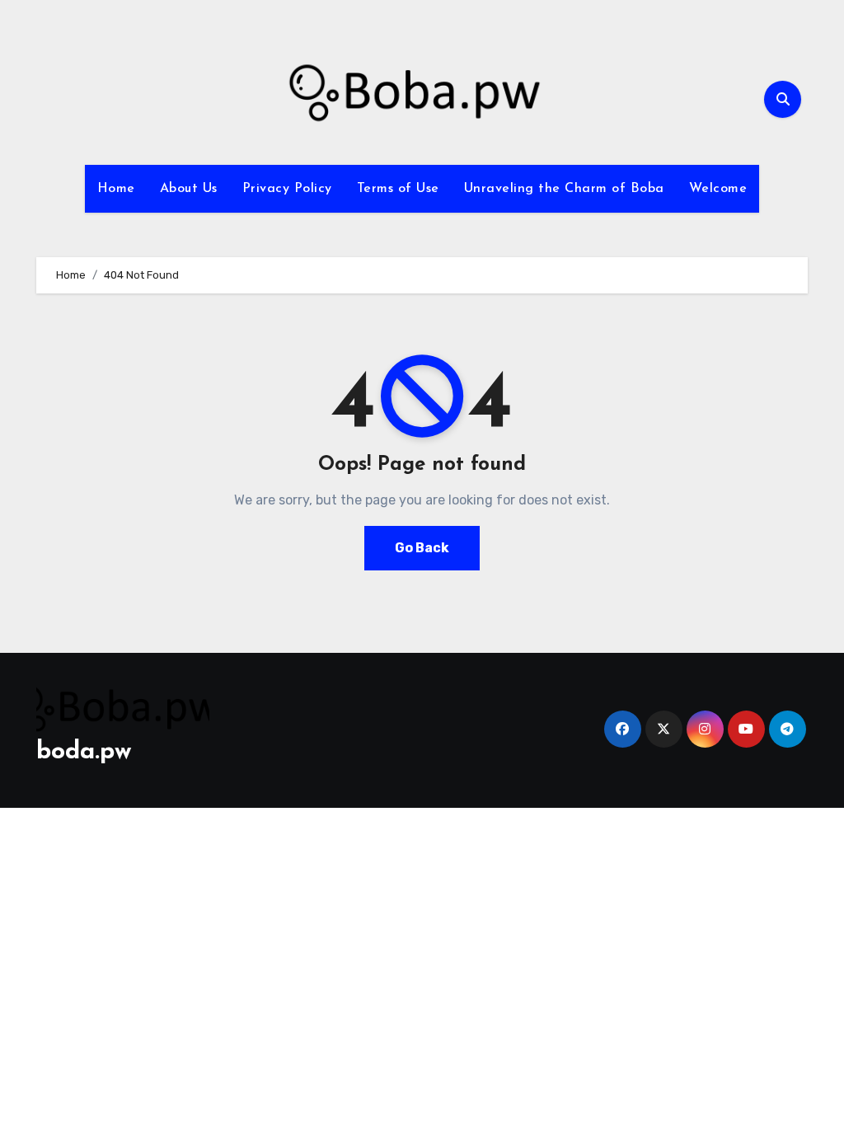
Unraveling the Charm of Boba (564, 188)
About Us (189, 188)
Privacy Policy (287, 188)
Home (116, 188)
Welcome (718, 188)
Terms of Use (398, 188)
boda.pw (84, 752)
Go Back (422, 548)
